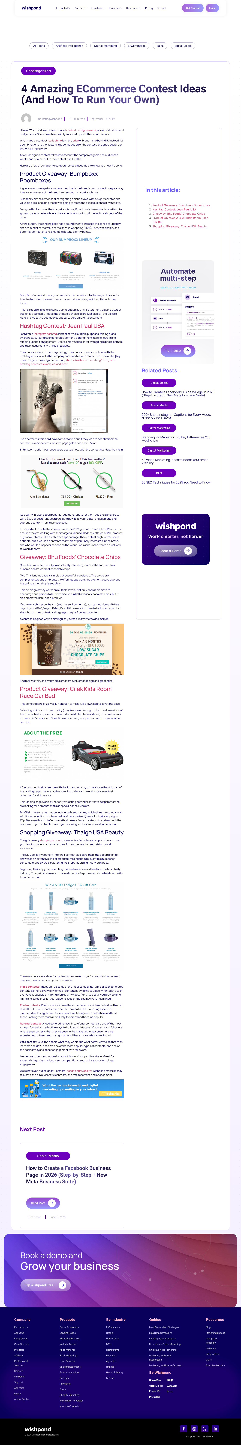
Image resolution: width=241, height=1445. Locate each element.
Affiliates (18, 1355)
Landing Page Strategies (162, 1338)
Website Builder (68, 1344)
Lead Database (68, 1361)
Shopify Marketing (69, 1394)
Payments (65, 1383)
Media (17, 1393)
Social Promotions (69, 1327)
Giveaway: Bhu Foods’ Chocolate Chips (70, 557)
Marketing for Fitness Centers (165, 1365)
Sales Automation (69, 1372)
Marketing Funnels (70, 1338)
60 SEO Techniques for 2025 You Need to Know (176, 482)
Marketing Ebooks (215, 1332)
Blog (208, 1327)
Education (111, 1355)
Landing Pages (68, 1332)
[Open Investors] (121, 8)
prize (76, 140)
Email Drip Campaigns (160, 1332)
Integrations (21, 1338)
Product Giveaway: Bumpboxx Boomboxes (181, 205)
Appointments (67, 1349)
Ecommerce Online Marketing (165, 1344)
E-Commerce (113, 1327)
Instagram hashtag (45, 334)
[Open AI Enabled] (69, 8)
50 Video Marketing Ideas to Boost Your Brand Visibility (175, 461)
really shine (55, 140)
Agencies (19, 1387)
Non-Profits (112, 1338)
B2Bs (109, 1344)
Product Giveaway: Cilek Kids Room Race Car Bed (66, 692)
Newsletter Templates (71, 1400)
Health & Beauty (114, 1372)
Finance (110, 1366)
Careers (18, 1371)
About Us (19, 1332)
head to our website (79, 1071)
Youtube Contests (69, 1406)
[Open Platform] (86, 8)
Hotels (109, 1332)
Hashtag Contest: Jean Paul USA (62, 325)
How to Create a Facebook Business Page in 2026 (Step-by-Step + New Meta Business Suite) (178, 393)
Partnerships (21, 1327)
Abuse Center (21, 1399)
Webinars (211, 1348)
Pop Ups (64, 1378)
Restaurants (112, 1349)
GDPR (209, 1359)
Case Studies (21, 1344)
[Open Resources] (140, 8)
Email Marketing (68, 1355)
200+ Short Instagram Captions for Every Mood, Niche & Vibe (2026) (176, 416)
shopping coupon (50, 840)
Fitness (110, 1378)
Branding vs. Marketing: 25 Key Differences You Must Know (176, 438)
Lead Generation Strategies (164, 1327)
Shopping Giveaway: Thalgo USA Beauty (179, 226)
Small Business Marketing (163, 1349)
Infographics (212, 1354)
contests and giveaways (81, 130)
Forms (63, 1389)
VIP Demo (19, 1376)
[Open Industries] (104, 8)
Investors (19, 1349)
